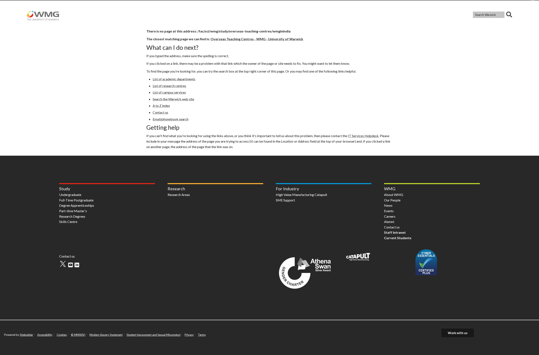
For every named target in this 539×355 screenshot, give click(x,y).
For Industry (287, 188)
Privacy (189, 334)
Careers (389, 216)
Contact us (160, 112)
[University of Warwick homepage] (44, 14)
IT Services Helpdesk (363, 136)
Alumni (389, 222)
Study (64, 188)
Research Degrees (72, 216)
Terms (202, 334)
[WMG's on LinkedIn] (77, 265)
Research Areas (179, 195)
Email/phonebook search (170, 119)
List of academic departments (174, 79)
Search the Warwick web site (173, 99)
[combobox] (492, 15)
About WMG (393, 195)
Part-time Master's (73, 211)
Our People (392, 200)
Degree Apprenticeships (76, 205)
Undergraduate (70, 195)
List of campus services (169, 92)
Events (389, 211)
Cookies (62, 334)
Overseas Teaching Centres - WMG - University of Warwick (257, 39)
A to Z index (161, 106)
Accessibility (44, 334)
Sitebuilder (26, 334)
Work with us (457, 333)
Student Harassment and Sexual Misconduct (153, 334)
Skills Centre (68, 222)
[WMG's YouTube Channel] (70, 265)
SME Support (285, 200)
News (388, 205)
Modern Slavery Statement (106, 334)
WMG (389, 188)
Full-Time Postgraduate (76, 200)
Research (176, 188)
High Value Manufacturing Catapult (301, 195)
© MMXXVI (78, 334)
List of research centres (169, 86)
